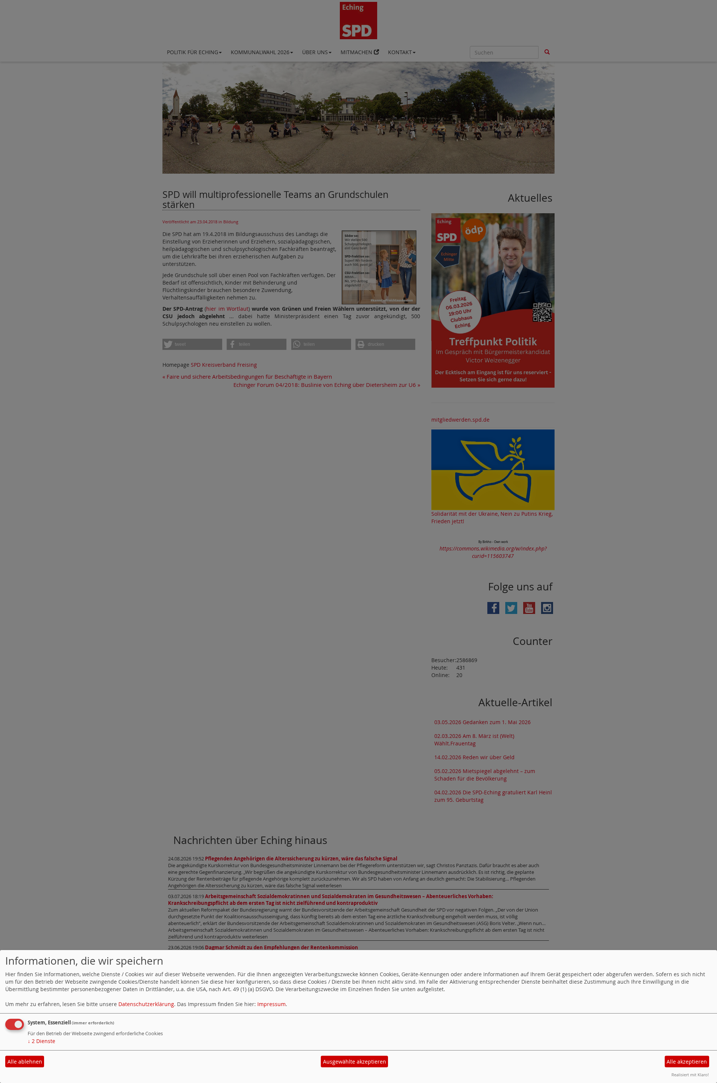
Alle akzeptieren (687, 1061)
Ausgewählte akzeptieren (354, 1061)
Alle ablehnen (24, 1061)
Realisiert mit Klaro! (690, 1074)
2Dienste (41, 1041)
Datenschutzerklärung (146, 1004)
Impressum (271, 1004)
